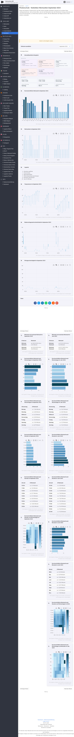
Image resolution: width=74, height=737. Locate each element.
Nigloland (5, 67)
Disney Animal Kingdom (9, 155)
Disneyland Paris (7, 58)
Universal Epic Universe (9, 167)
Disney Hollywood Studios (9, 153)
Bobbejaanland (7, 123)
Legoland (26, 5)
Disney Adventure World (9, 60)
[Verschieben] (58, 95)
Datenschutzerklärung (8, 182)
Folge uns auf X (46, 721)
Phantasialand (6, 45)
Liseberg (5, 89)
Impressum (6, 184)
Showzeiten (6, 28)
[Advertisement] (46, 28)
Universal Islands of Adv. (9, 164)
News (4, 26)
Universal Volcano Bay (8, 169)
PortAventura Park (7, 95)
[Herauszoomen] (63, 95)
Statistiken (6, 33)
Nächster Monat (68, 51)
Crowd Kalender (7, 30)
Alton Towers (6, 106)
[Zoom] (56, 95)
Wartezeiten (6, 24)
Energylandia (6, 137)
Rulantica (5, 43)
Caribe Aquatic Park (8, 100)
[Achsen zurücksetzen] (67, 95)
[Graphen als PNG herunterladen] (54, 95)
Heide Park (6, 50)
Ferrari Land (6, 97)
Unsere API (6, 15)
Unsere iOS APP (7, 13)
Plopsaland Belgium (8, 118)
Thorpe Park (6, 108)
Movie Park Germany (8, 48)
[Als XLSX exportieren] (70, 95)
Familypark (6, 143)
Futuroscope (6, 65)
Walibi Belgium (6, 120)
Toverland (5, 81)
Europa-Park (6, 39)
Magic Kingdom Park (8, 148)
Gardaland (6, 73)
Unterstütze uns (7, 18)
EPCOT (5, 151)
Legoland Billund (7, 129)
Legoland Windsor (7, 110)
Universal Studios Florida (9, 162)
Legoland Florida (7, 176)
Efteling (5, 79)
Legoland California (8, 173)
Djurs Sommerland (7, 131)
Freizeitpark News (7, 11)
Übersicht (5, 9)
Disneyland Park (7, 157)
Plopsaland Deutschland (9, 52)
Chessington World (7, 112)
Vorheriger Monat (24, 51)
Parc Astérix (6, 63)
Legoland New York (8, 171)
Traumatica (6, 41)
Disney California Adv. (8, 160)
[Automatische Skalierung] (65, 95)
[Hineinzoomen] (61, 95)
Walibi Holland (6, 83)
